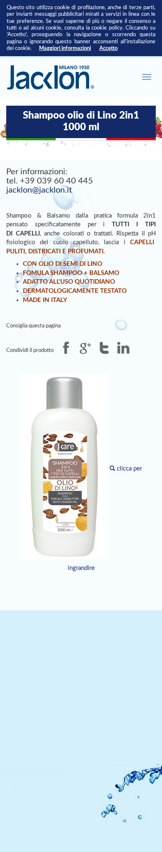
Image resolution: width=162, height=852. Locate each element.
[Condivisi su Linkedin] (123, 347)
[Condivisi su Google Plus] (85, 347)
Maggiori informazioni (65, 48)
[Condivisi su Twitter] (104, 347)
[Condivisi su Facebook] (66, 347)
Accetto (108, 48)
